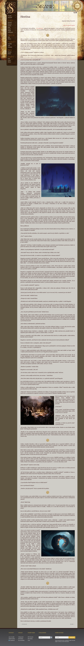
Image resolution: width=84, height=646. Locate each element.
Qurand (10, 22)
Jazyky (9, 25)
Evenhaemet (39, 28)
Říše (9, 37)
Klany (9, 53)
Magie (9, 30)
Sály (9, 45)
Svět (9, 58)
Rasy (9, 27)
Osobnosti (10, 32)
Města (9, 39)
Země (9, 29)
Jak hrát (10, 17)
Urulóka (10, 43)
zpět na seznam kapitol (69, 25)
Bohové (10, 24)
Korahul (71, 624)
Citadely (10, 47)
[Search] (51, 637)
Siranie (9, 52)
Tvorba (9, 15)
